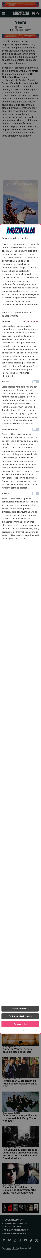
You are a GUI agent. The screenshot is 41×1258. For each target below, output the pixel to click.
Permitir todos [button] (20, 1024)
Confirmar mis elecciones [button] (20, 1016)
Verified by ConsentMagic (31, 1031)
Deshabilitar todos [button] (20, 1008)
